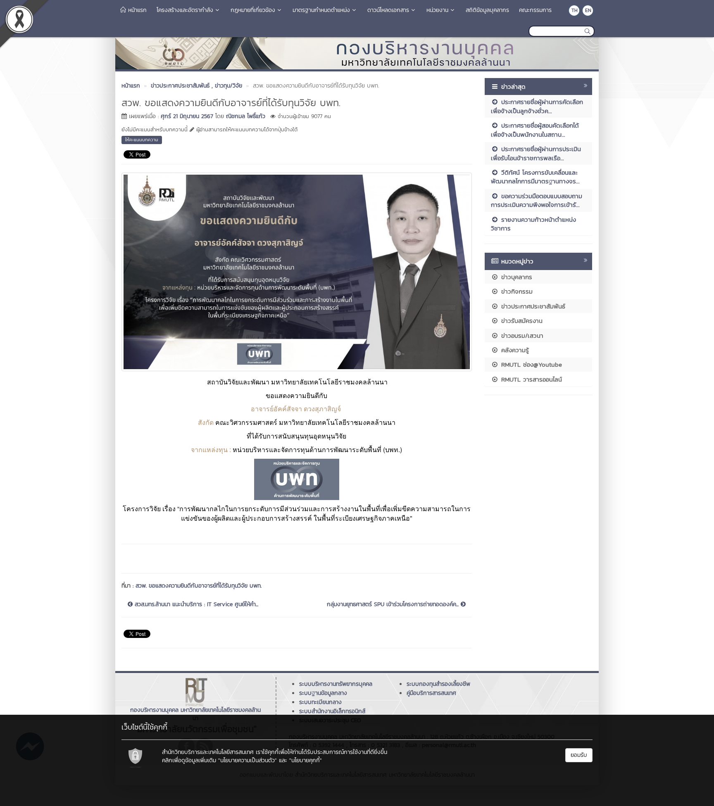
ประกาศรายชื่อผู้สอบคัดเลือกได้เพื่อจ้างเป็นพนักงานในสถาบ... (535, 130)
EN (588, 10)
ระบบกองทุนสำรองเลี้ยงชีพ (438, 684)
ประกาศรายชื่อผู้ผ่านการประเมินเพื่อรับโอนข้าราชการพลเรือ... (536, 153)
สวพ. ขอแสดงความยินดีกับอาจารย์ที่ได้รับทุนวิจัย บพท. (199, 585)
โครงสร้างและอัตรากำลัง (185, 10)
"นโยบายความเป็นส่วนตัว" (247, 760)
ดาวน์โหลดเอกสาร (388, 10)
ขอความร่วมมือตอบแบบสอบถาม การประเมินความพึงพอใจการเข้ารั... (536, 200)
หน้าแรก (136, 10)
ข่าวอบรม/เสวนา (521, 335)
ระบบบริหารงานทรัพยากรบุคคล (335, 684)
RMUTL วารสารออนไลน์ (530, 379)
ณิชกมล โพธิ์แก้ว (245, 116)
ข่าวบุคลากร (515, 277)
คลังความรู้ (514, 350)
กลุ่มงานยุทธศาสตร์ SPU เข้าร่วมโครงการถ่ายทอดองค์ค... (394, 604)
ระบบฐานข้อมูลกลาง (323, 693)
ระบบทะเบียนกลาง (320, 702)
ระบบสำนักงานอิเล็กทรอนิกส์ (332, 711)
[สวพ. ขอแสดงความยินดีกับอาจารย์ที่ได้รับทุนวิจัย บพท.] (296, 271)
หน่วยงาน (437, 10)
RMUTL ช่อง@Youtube (530, 364)
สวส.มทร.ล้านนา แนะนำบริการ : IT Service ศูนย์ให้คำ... (195, 604)
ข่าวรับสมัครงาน (521, 320)
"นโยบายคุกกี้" (305, 760)
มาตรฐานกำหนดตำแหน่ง (321, 10)
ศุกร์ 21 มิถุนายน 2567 (187, 116)
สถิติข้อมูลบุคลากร (487, 10)
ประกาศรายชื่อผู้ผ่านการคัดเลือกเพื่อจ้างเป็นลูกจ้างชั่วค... (537, 106)
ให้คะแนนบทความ (141, 139)
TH (574, 10)
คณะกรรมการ (535, 10)
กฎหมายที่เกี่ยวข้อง (253, 10)
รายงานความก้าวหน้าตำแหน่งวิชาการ (533, 224)
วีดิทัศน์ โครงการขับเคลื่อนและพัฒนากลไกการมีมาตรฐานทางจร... (535, 177)
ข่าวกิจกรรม (516, 291)
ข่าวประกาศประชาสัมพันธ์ (532, 306)
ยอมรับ (579, 755)
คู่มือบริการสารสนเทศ (431, 693)
